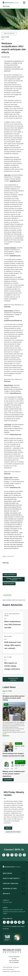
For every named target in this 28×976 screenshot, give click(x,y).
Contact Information (14, 956)
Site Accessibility (14, 962)
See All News (8, 779)
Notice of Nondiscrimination (8, 969)
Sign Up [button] (8, 828)
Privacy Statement (14, 960)
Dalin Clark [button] (6, 562)
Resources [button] (7, 873)
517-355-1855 (7, 902)
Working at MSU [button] (10, 888)
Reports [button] (6, 893)
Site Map (14, 958)
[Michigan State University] (11, 2)
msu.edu (16, 967)
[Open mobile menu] (24, 2)
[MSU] (14, 868)
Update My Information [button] (13, 832)
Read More (6, 735)
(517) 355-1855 (9, 967)
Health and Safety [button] (11, 878)
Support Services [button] (10, 883)
